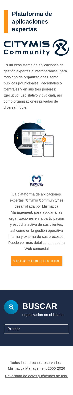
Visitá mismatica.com (36, 260)
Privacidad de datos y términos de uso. (36, 376)
